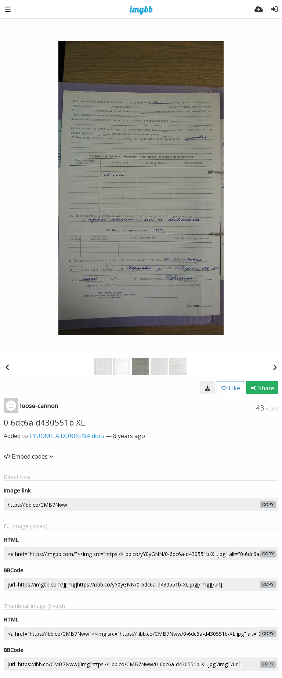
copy (268, 504)
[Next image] (274, 367)
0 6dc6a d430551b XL (44, 422)
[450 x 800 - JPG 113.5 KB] (207, 387)
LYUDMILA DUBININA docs (66, 436)
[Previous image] (7, 367)
